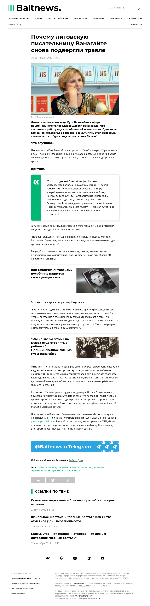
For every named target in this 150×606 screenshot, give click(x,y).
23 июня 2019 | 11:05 (43, 510)
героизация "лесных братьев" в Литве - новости (55, 470)
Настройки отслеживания (22, 588)
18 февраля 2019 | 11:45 (44, 526)
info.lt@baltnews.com (83, 596)
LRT (102, 150)
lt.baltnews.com (78, 583)
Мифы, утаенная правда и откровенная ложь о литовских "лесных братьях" (68, 536)
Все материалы (117, 8)
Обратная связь (18, 593)
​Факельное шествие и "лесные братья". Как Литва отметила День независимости (71, 519)
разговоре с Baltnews (43, 421)
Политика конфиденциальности (25, 578)
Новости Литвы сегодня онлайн (88, 467)
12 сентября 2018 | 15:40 (45, 543)
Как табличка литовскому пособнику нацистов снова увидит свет (51, 273)
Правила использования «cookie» (25, 583)
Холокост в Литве (45, 467)
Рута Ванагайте (63, 467)
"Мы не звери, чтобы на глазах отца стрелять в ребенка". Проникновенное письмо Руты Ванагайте (51, 346)
